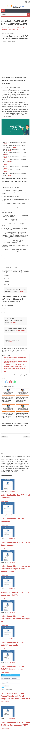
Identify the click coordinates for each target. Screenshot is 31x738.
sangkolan (17, 735)
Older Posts (26, 436)
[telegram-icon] (26, 2)
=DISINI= (21, 291)
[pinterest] (10, 381)
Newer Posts (4, 436)
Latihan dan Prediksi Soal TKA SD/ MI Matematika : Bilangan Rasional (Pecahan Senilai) (15, 568)
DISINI (5, 144)
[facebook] (3, 381)
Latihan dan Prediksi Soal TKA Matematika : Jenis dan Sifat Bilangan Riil (15, 618)
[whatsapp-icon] (29, 2)
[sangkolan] (15, 6)
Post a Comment (11, 41)
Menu (3, 10)
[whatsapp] (14, 381)
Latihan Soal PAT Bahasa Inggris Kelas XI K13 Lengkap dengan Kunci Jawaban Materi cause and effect (15, 370)
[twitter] (6, 381)
